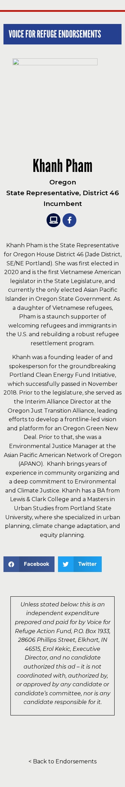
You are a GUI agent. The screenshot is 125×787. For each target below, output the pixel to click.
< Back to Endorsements (62, 761)
